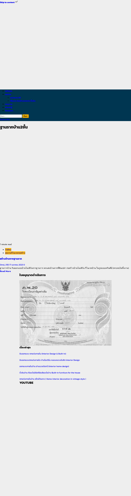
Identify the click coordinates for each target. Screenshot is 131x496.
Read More (5, 271)
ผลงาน (8, 94)
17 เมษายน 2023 (16, 264)
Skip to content (7, 2)
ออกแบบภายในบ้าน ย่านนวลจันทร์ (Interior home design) (44, 366)
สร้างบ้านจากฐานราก (11, 258)
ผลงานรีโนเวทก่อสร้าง (15, 252)
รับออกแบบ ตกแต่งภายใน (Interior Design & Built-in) (42, 353)
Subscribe (5, 119)
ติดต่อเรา (9, 110)
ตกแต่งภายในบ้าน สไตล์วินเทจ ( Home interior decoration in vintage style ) (52, 378)
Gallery (8, 249)
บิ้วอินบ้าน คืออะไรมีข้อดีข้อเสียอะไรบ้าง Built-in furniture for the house (49, 372)
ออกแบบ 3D (15, 97)
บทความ (8, 104)
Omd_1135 (4, 264)
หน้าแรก (8, 91)
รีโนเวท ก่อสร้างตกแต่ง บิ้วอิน (22, 100)
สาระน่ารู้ (8, 107)
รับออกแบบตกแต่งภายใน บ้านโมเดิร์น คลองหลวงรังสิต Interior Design (49, 360)
